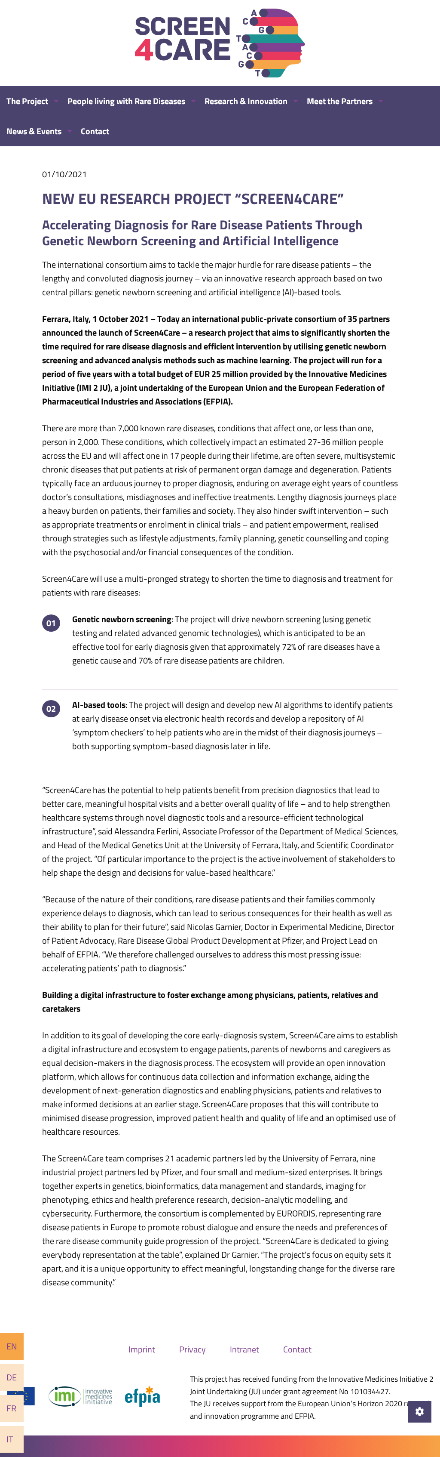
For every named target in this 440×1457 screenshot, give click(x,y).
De (11, 1377)
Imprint (141, 1349)
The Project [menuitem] (27, 101)
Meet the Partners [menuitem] (340, 101)
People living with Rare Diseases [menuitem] (126, 101)
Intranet (244, 1349)
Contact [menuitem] (95, 131)
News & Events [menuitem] (33, 131)
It (9, 1439)
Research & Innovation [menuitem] (246, 101)
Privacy (192, 1349)
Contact (297, 1349)
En (11, 1346)
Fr (11, 1408)
